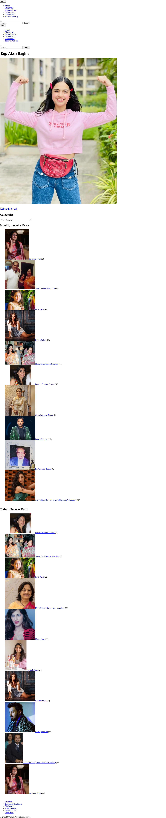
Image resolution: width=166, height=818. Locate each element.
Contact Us (9, 813)
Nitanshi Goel (8, 208)
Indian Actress (10, 10)
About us (8, 802)
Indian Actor (9, 12)
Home (7, 6)
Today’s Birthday (11, 16)
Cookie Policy (10, 810)
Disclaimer (9, 806)
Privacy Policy (10, 808)
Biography (9, 8)
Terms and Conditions (13, 804)
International (9, 14)
